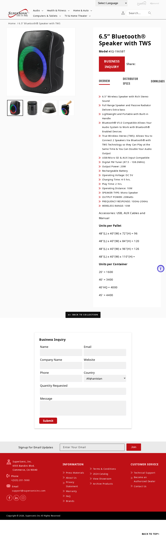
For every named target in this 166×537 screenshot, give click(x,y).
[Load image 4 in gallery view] (66, 108)
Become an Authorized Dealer (144, 479)
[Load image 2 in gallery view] (32, 108)
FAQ (68, 496)
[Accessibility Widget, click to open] (160, 268)
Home (11, 23)
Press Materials (75, 472)
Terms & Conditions (104, 468)
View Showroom (102, 478)
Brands (70, 501)
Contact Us (140, 486)
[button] (38, 10)
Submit (48, 421)
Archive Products (103, 483)
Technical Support (144, 472)
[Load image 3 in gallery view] (49, 108)
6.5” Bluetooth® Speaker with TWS (39, 23)
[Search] (149, 13)
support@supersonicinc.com (29, 490)
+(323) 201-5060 (20, 480)
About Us (71, 477)
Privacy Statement (72, 484)
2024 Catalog (100, 473)
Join (133, 447)
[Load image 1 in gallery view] (15, 108)
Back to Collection (85, 314)
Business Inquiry (111, 64)
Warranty (71, 491)
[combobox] (139, 13)
